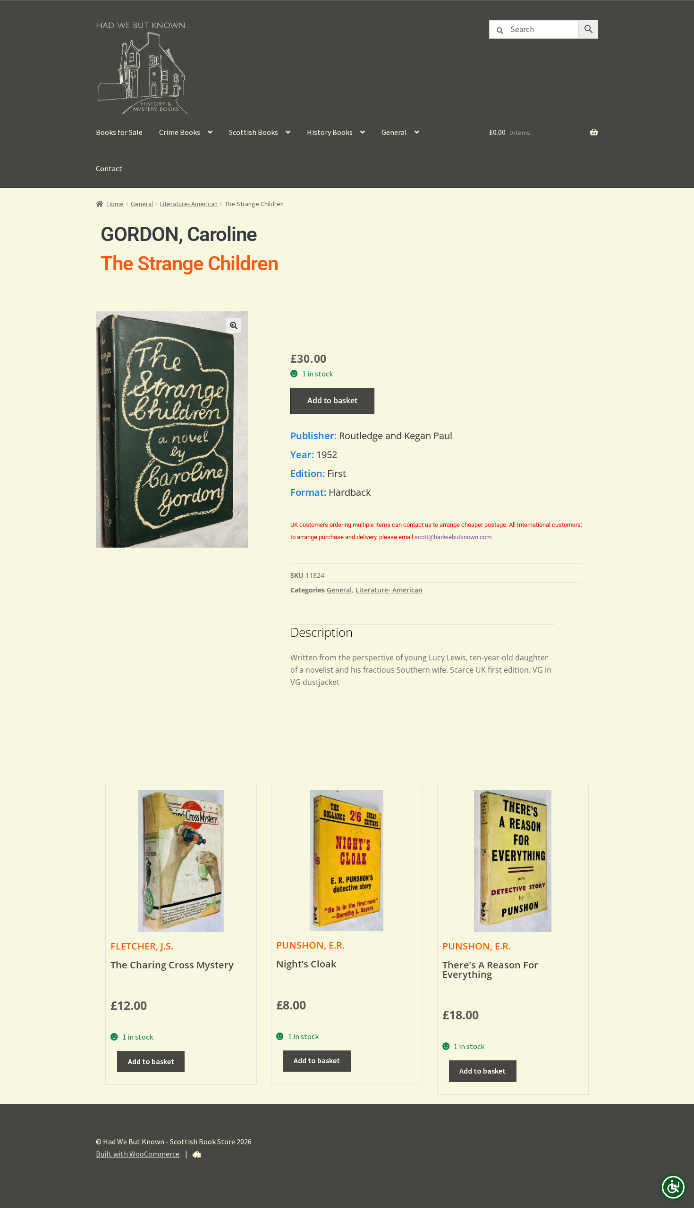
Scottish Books (253, 132)
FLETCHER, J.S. (141, 946)
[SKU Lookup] (196, 1154)
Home (115, 204)
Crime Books (179, 132)
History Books (330, 132)
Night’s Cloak (306, 964)
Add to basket (332, 400)
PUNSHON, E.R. (310, 945)
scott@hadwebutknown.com (453, 537)
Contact (109, 168)
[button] (233, 325)
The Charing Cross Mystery (172, 964)
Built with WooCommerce (137, 1153)
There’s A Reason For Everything (490, 969)
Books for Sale (119, 132)
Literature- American (189, 204)
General (394, 132)
